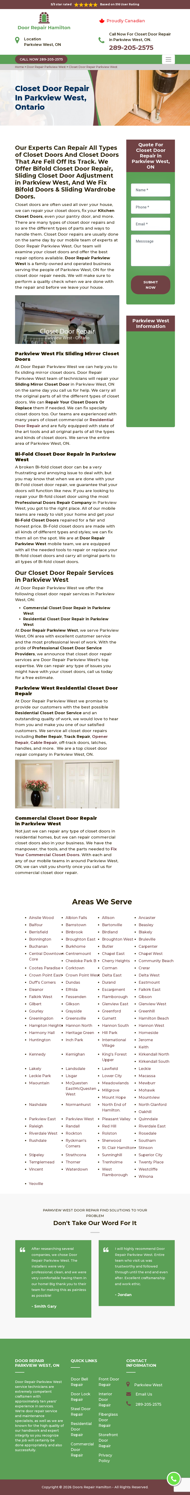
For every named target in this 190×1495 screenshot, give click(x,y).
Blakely (145, 932)
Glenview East (115, 1004)
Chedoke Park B (81, 961)
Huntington (40, 1040)
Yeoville (36, 1183)
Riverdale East (152, 1126)
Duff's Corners (42, 982)
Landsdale (75, 1068)
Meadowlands (115, 1083)
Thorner (73, 1162)
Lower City (112, 1076)
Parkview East (42, 1119)
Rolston (109, 1133)
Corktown (75, 968)
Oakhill (145, 1112)
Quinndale (148, 1119)
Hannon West (151, 1025)
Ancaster (147, 918)
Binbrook (74, 932)
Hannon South (115, 1025)
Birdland (110, 932)
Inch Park (74, 1040)
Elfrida (72, 989)
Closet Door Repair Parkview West (92, 67)
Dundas (73, 982)
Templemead (41, 1162)
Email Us (144, 1394)
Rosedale (147, 1133)
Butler (107, 946)
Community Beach (156, 961)
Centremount (78, 953)
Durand (109, 982)
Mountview (149, 1097)
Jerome (146, 1040)
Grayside (74, 1011)
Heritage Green (80, 1033)
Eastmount (149, 982)
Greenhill (147, 1011)
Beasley (146, 925)
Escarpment (113, 989)
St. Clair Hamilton (118, 1148)
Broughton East (80, 939)
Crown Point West (83, 975)
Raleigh (36, 1126)
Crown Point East (45, 975)
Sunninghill (112, 1155)
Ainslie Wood (41, 918)
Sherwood (111, 1140)
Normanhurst (78, 1104)
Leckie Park (40, 1076)
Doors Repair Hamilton (92, 1487)
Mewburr (147, 1083)
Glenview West (152, 1004)
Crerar (144, 968)
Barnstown (76, 925)
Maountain (39, 1083)
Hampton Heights (46, 1025)
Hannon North (79, 1025)
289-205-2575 (131, 47)
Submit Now (150, 285)
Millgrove (110, 1090)
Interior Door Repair (105, 1399)
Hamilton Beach (154, 1018)
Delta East (112, 975)
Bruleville (147, 939)
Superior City (150, 1155)
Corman (109, 968)
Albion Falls (76, 918)
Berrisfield (38, 932)
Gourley (36, 1011)
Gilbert (35, 1004)
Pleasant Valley (116, 1119)
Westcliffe (148, 1169)
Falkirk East (150, 989)
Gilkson (72, 1004)
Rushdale (38, 1140)
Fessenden (76, 997)
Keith (144, 1047)
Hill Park (109, 1033)
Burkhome (76, 946)
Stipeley (36, 1155)
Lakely (35, 1068)
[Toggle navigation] (168, 59)
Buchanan (38, 946)
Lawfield (110, 1068)
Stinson (146, 1148)
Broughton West (117, 939)
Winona (146, 1176)
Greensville (76, 1018)
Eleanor (36, 989)
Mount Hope (114, 1097)
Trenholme (112, 1162)
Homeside (148, 1033)
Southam (147, 1140)
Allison (108, 918)
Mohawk (147, 1090)
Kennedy (37, 1054)
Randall (73, 1126)
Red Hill (109, 1126)
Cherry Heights (116, 961)
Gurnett (109, 1018)
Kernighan (75, 1054)
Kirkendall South (154, 1061)
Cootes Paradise (44, 968)
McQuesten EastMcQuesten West (81, 1088)
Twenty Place (151, 1162)
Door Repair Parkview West (46, 67)
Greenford (111, 1011)
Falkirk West (40, 997)
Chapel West (151, 953)
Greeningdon (41, 1018)
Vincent (36, 1169)
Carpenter (148, 946)
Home (20, 67)
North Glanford (153, 1104)
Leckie (145, 1068)
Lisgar (71, 1076)
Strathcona (76, 1155)
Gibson (145, 997)
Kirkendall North (154, 1054)
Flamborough (115, 997)
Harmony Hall (42, 1033)
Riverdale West (43, 1133)
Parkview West (80, 1119)
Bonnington (40, 939)
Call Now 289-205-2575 (41, 59)
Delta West (149, 975)
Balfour (36, 925)
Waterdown (77, 1169)
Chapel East (113, 953)
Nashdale (38, 1104)
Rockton (74, 1133)
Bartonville (112, 925)
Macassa (147, 1076)
